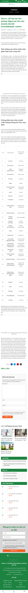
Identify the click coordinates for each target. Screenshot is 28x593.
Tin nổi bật (14, 29)
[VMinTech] (14, 5)
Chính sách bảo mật (7, 586)
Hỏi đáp (20, 582)
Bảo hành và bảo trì (7, 584)
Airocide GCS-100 (13, 486)
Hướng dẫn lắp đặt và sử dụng (20, 580)
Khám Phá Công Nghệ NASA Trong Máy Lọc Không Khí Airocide (6, 440)
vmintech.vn (8, 574)
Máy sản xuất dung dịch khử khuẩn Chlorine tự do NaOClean (14, 464)
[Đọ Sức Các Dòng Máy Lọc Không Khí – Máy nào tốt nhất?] (21, 433)
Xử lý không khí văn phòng (9, 475)
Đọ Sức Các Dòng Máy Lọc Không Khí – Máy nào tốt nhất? (20, 440)
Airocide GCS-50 (13, 508)
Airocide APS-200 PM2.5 (15, 493)
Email (4, 405)
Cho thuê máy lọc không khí (10, 473)
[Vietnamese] (18, 1)
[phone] (3, 591)
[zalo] (14, 591)
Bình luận (4, 383)
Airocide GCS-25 (13, 515)
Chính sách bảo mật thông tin (17, 546)
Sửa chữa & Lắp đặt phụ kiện (10, 478)
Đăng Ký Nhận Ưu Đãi (20, 586)
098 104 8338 (5, 1)
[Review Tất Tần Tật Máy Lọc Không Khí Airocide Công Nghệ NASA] (7, 445)
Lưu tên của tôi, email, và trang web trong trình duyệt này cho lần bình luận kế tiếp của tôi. (13, 413)
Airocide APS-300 (13, 501)
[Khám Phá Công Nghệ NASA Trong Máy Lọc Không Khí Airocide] (7, 433)
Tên (3, 400)
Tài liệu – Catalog (7, 582)
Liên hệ (20, 584)
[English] (24, 1)
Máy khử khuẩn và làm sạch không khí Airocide (14, 461)
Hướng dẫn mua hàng (7, 580)
